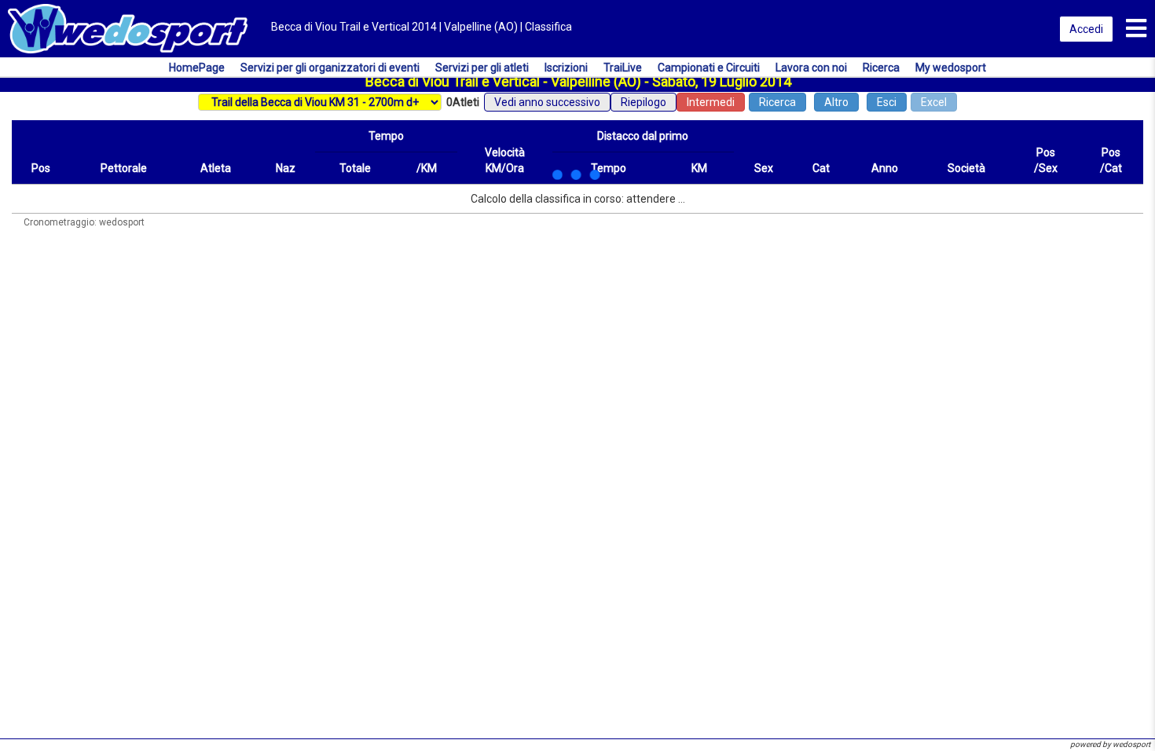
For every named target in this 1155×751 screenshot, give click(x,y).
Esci (886, 102)
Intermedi (711, 102)
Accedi (1086, 29)
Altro (836, 102)
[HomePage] (128, 27)
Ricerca (777, 102)
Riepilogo (643, 102)
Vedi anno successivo (547, 102)
